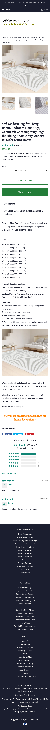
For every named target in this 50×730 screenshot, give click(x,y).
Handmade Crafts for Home (25, 620)
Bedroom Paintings (25, 563)
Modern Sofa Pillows (25, 613)
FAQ (25, 654)
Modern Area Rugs (25, 588)
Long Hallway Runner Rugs (25, 591)
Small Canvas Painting (25, 537)
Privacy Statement (25, 670)
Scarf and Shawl (25, 607)
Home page (25, 576)
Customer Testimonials (25, 667)
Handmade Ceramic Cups (25, 617)
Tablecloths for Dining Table (25, 601)
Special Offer (25, 644)
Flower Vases (25, 623)
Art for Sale (25, 570)
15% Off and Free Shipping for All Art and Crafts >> (23, 212)
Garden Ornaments (25, 604)
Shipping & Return (25, 651)
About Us (25, 641)
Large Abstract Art (25, 534)
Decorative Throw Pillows (25, 610)
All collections (25, 573)
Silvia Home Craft (31, 720)
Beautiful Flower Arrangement (25, 626)
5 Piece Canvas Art (25, 557)
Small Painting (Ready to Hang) (25, 541)
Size (4, 166)
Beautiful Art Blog (25, 657)
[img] (8, 480)
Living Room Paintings (25, 560)
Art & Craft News (25, 660)
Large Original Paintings (25, 547)
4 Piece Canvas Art (25, 553)
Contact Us (25, 673)
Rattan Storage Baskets (25, 594)
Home (4, 37)
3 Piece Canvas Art (25, 550)
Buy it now (25, 192)
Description (9, 203)
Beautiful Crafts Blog (25, 664)
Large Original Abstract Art (25, 544)
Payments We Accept (25, 648)
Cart (46, 10)
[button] (8, 145)
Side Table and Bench (25, 629)
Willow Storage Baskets (25, 597)
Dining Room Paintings (25, 566)
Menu (7, 10)
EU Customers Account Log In (25, 676)
